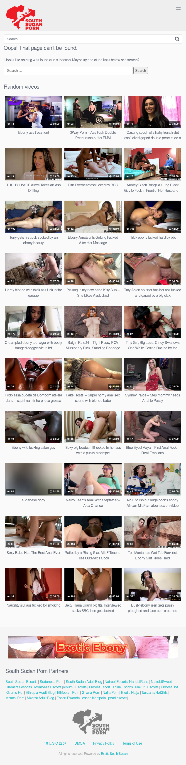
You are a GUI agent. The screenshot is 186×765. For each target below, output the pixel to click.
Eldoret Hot (169, 687)
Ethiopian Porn (68, 692)
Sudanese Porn (52, 681)
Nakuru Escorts (146, 687)
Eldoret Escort (99, 687)
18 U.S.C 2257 (55, 743)
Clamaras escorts (18, 687)
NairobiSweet (161, 681)
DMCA (79, 743)
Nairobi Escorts (116, 681)
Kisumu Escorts (74, 687)
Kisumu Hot (14, 692)
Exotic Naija (130, 692)
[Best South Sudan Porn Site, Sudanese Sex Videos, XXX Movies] (26, 17)
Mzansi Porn (14, 697)
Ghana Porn (91, 692)
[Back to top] (173, 750)
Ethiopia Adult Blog (40, 692)
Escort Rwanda (68, 697)
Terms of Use (132, 743)
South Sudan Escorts (21, 681)
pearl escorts (117, 697)
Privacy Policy (103, 743)
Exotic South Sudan (114, 753)
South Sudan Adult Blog (84, 681)
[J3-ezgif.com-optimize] (93, 657)
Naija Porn (111, 692)
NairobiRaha (139, 681)
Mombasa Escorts (47, 687)
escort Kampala (94, 697)
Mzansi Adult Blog (40, 697)
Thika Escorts (122, 687)
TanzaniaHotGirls (155, 692)
